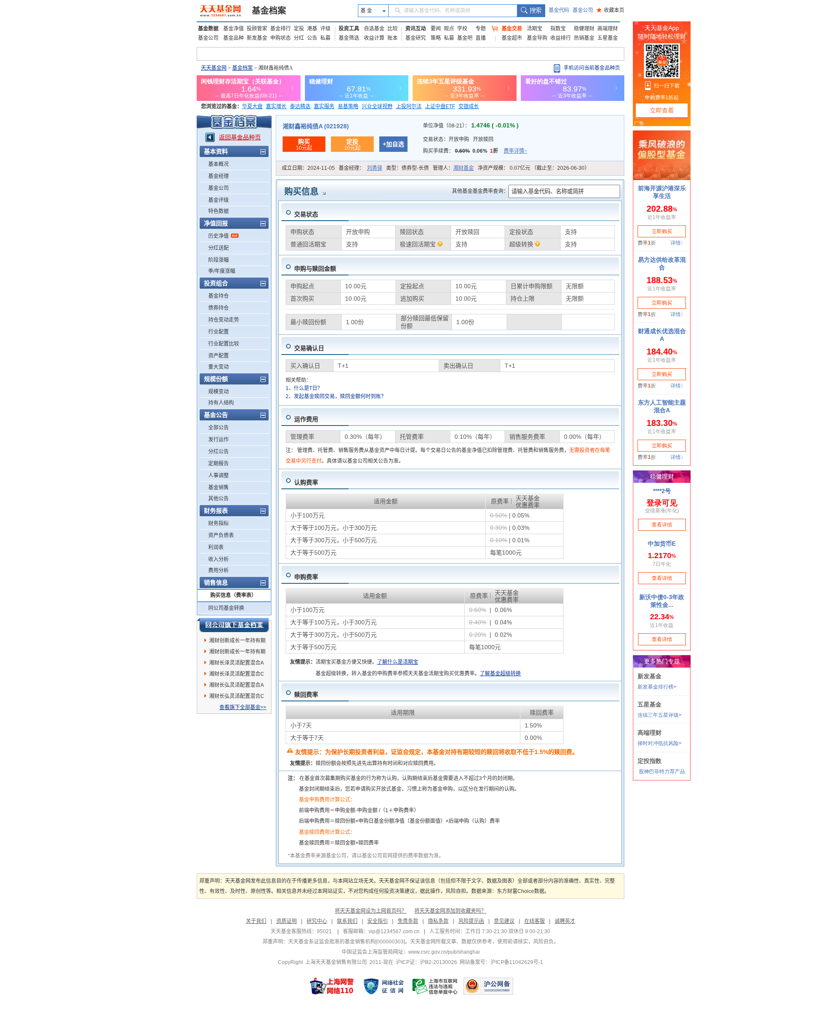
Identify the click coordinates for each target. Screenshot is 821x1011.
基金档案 (269, 10)
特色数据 (218, 211)
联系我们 (347, 921)
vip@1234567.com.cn (394, 931)
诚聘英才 (565, 921)
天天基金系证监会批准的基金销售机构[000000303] (346, 942)
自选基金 (374, 29)
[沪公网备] (488, 986)
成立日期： (308, 168)
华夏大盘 (252, 106)
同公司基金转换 (226, 608)
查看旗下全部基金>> (242, 707)
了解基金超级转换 (500, 674)
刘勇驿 (374, 168)
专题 (480, 29)
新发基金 (257, 38)
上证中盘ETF (440, 106)
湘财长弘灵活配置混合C (236, 696)
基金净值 (233, 29)
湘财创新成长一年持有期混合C (237, 653)
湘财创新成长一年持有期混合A (237, 642)
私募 (325, 38)
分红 (299, 38)
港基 (312, 29)
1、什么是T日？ (304, 388)
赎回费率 (306, 694)
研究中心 (317, 921)
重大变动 (218, 367)
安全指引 (377, 921)
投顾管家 (257, 29)
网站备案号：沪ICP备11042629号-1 (501, 962)
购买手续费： (475, 151)
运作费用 (306, 419)
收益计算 (374, 38)
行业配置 (218, 332)
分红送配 (218, 248)
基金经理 (218, 176)
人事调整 (218, 476)
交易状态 (306, 214)
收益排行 (560, 38)
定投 (299, 29)
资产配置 (218, 356)
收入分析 (218, 559)
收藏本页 (610, 10)
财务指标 (218, 523)
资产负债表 (221, 535)
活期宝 (534, 29)
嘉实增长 (276, 106)
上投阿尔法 (409, 106)
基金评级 (218, 200)
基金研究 (415, 38)
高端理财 (607, 29)
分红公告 (218, 452)
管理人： (453, 168)
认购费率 (306, 482)
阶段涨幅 (218, 260)
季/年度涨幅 (221, 271)
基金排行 (280, 29)
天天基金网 (214, 68)
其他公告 (218, 499)
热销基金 (584, 38)
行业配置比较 (223, 344)
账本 (392, 38)
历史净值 (218, 236)
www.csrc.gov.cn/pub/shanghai (444, 952)
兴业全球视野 (377, 106)
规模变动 (218, 392)
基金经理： (360, 168)
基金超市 (512, 38)
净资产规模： (534, 168)
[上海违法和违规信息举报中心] (435, 986)
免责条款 (408, 921)
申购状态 (280, 38)
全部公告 (218, 428)
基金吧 (465, 38)
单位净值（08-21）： (471, 126)
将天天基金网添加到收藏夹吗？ (450, 911)
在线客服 (534, 921)
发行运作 (218, 440)
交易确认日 (309, 348)
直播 (480, 38)
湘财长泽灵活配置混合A (236, 663)
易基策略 (348, 106)
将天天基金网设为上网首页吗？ (371, 911)
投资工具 (349, 29)
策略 (436, 38)
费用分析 (218, 570)
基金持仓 (218, 296)
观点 (449, 29)
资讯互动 (415, 29)
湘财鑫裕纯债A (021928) (316, 126)
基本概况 (218, 164)
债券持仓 (218, 308)
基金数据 (208, 29)
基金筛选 (349, 38)
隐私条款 (438, 921)
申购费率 (306, 576)
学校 (462, 29)
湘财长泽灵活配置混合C (236, 674)
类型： (407, 168)
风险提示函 (471, 921)
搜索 (531, 11)
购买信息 (301, 191)
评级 (325, 29)
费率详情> (515, 151)
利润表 (216, 547)
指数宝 (558, 29)
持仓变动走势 (223, 320)
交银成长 (468, 106)
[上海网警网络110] (331, 986)
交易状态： (458, 139)
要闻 (436, 29)
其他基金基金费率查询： (480, 191)
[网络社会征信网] (383, 986)
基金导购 (537, 38)
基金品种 (233, 38)
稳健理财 (584, 29)
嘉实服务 (324, 106)
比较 (392, 29)
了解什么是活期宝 (397, 662)
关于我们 (256, 921)
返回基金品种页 (240, 137)
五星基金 (607, 38)
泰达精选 (300, 106)
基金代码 (559, 10)
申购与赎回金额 (315, 268)
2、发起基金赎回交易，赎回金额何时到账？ (336, 396)
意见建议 (504, 921)
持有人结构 (221, 403)
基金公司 (583, 10)
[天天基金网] (221, 10)
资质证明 (286, 921)
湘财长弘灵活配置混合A (236, 685)
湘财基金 (463, 168)
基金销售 (218, 488)
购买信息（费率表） (233, 595)
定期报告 (218, 464)
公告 (312, 38)
